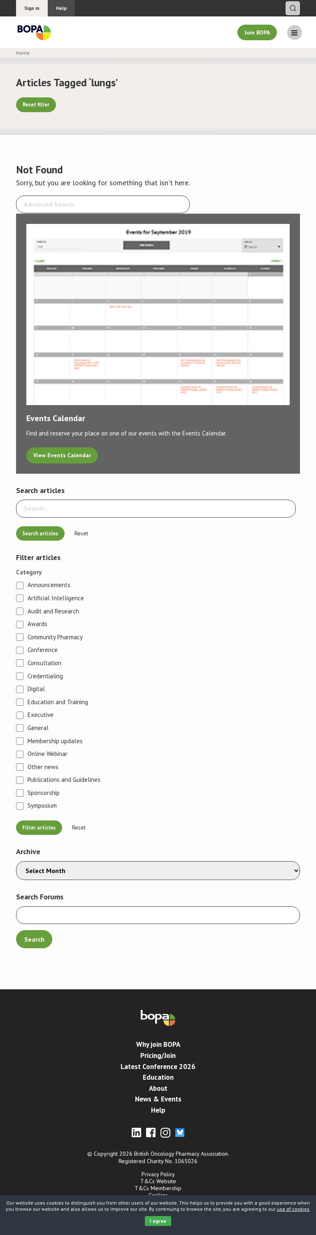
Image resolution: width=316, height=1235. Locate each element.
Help (61, 8)
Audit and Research (53, 611)
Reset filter (36, 104)
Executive (40, 715)
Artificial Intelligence (56, 598)
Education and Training (58, 702)
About (158, 1088)
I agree (158, 1221)
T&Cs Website (158, 1181)
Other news (43, 767)
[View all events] (158, 318)
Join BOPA (257, 32)
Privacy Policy (158, 1174)
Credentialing (45, 676)
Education (158, 1077)
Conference (43, 650)
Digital (36, 689)
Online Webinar (47, 754)
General (38, 728)
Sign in (32, 8)
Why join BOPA (158, 1044)
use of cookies (293, 1209)
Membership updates (55, 741)
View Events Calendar (62, 455)
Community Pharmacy (55, 637)
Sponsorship (44, 793)
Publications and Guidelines (64, 779)
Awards (37, 624)
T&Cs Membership (158, 1188)
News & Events (158, 1099)
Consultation (44, 663)
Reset (81, 533)
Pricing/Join (158, 1055)
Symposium (42, 805)
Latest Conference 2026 (158, 1066)
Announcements (49, 585)
